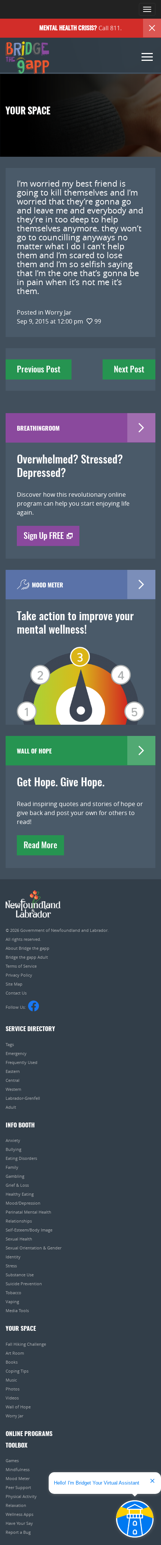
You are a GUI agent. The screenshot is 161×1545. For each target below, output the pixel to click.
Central (12, 1080)
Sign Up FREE (44, 536)
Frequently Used (21, 1062)
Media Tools (17, 1310)
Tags (10, 1044)
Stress (11, 1265)
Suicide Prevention (24, 1283)
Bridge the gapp (27, 57)
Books (12, 1362)
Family (12, 1167)
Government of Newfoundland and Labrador (33, 904)
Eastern (13, 1071)
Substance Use (20, 1274)
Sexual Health (19, 1239)
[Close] (152, 28)
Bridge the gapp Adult (27, 957)
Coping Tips (17, 1371)
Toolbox (16, 1446)
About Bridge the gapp (27, 948)
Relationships (19, 1221)
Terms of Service (21, 966)
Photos (12, 1389)
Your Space (21, 1329)
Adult (11, 1107)
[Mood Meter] (80, 675)
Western (13, 1089)
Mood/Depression (23, 1203)
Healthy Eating (20, 1194)
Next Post (129, 370)
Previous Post (38, 370)
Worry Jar (14, 1415)
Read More (40, 846)
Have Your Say (19, 1523)
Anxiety (13, 1140)
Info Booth (20, 1126)
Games (12, 1460)
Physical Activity (21, 1496)
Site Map (14, 984)
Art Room (15, 1353)
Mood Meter (18, 1478)
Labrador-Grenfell (23, 1098)
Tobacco (13, 1292)
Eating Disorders (21, 1158)
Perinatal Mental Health (28, 1212)
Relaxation (16, 1505)
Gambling (15, 1176)
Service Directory (30, 1029)
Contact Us (16, 993)
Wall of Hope (18, 1407)
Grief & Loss (17, 1185)
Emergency (16, 1053)
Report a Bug (18, 1532)
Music (11, 1380)
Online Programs (29, 1434)
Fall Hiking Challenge (26, 1344)
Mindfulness (18, 1469)
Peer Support (18, 1487)
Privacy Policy (19, 975)
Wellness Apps (19, 1514)
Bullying (13, 1149)
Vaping (12, 1301)
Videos (12, 1398)
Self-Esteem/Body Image (29, 1230)
